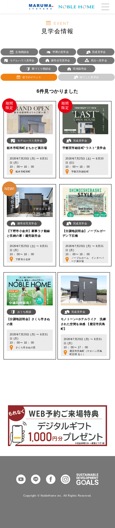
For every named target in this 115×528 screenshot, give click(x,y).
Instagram (65, 479)
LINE (36, 479)
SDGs (87, 479)
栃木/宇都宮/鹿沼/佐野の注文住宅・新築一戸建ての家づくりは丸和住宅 (60, 7)
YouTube (21, 479)
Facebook (51, 479)
